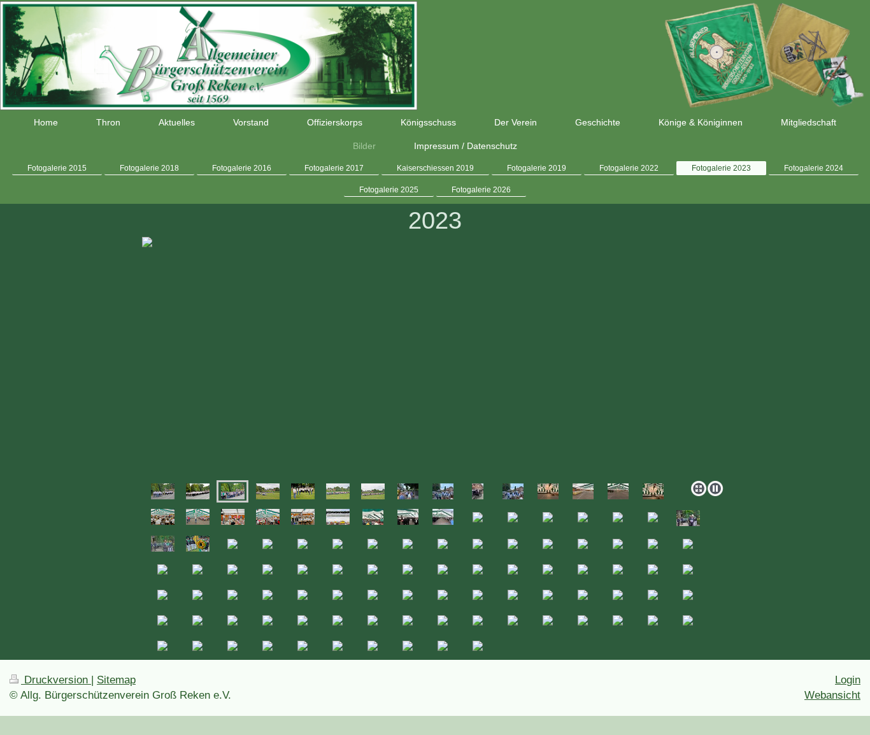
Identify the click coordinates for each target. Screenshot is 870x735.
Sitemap (116, 680)
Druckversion (56, 680)
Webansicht (832, 695)
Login (847, 680)
